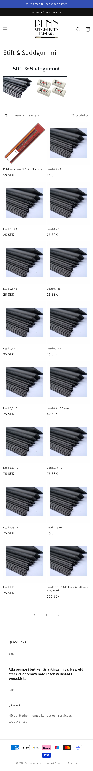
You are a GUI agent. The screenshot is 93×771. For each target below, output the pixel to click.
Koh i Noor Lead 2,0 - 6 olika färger (23, 169)
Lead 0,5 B (53, 229)
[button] (5, 29)
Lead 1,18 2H (54, 527)
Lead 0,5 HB (10, 288)
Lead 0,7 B (9, 348)
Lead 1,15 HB (10, 467)
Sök (11, 654)
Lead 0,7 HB (54, 348)
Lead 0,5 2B (10, 229)
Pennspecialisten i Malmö (39, 762)
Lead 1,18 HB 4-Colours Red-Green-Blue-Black (67, 588)
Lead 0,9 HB (10, 408)
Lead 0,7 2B (54, 288)
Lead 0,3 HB (54, 169)
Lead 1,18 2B (10, 527)
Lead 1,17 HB (54, 467)
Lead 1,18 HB (10, 587)
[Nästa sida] (58, 615)
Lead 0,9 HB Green (58, 408)
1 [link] (35, 615)
